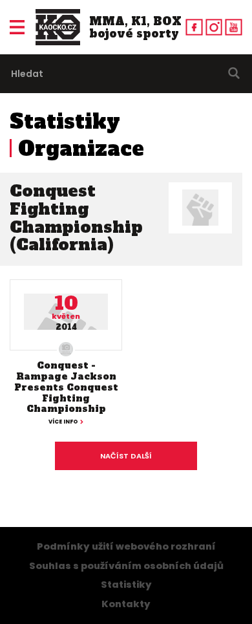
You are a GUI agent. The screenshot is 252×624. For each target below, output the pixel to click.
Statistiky (65, 121)
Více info (63, 421)
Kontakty (126, 603)
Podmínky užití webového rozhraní (126, 546)
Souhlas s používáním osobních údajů (126, 565)
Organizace (81, 148)
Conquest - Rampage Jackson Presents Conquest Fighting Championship (66, 387)
